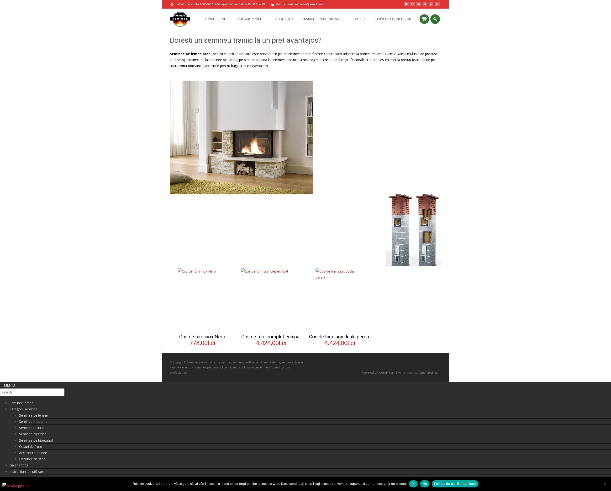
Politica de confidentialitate (455, 484)
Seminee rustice (31, 427)
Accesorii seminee (33, 452)
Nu (424, 484)
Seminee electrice (32, 434)
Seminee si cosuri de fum (393, 19)
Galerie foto (283, 19)
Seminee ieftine (215, 19)
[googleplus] (424, 6)
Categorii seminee (250, 19)
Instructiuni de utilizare (322, 19)
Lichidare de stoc (32, 459)
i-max (410, 373)
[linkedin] (437, 6)
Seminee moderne (33, 421)
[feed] (418, 6)
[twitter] (406, 6)
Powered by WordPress (378, 373)
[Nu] (605, 483)
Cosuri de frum (30, 446)
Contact (358, 19)
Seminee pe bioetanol (36, 440)
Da (413, 484)
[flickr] (412, 6)
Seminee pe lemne (33, 415)
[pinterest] (431, 6)
